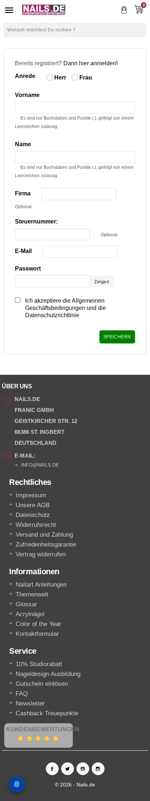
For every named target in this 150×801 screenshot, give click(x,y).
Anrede (25, 76)
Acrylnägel (30, 614)
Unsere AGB (33, 505)
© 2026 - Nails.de (75, 785)
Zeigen (102, 281)
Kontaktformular (37, 633)
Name (23, 144)
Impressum (31, 495)
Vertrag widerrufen (41, 554)
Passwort (28, 268)
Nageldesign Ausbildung (48, 673)
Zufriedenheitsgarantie (46, 544)
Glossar (26, 604)
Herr (59, 77)
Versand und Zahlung (44, 534)
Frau (85, 77)
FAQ (22, 693)
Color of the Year (38, 624)
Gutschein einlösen (42, 683)
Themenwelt (32, 594)
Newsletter (30, 703)
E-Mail (23, 251)
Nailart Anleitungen (41, 584)
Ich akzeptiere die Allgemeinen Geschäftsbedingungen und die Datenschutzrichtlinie (65, 308)
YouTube (83, 769)
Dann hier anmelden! (90, 63)
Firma (23, 193)
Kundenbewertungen (42, 729)
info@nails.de (40, 465)
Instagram (98, 769)
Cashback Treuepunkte (47, 713)
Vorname (27, 95)
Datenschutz (33, 515)
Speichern (117, 336)
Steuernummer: (36, 221)
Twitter (68, 769)
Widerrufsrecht (36, 524)
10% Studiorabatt (39, 664)
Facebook (52, 769)
